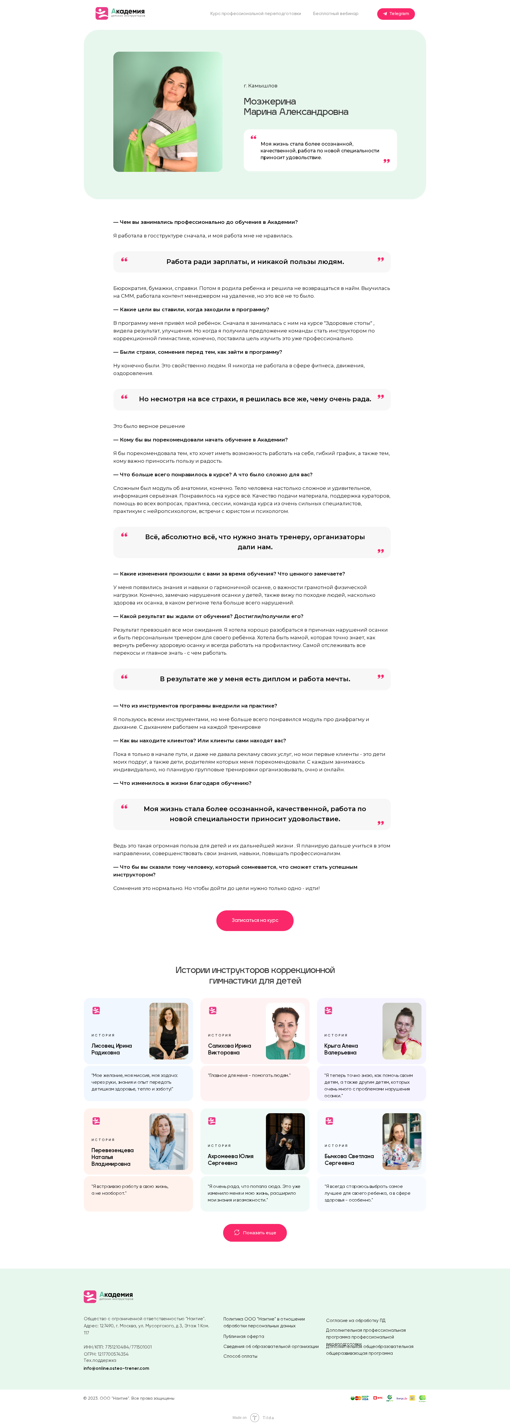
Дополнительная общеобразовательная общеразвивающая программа (369, 1350)
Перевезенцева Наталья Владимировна (112, 1157)
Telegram (399, 13)
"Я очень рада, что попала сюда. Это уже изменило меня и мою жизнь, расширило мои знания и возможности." (254, 1193)
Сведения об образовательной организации (271, 1346)
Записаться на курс (255, 920)
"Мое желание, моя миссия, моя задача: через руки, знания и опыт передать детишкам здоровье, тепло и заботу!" (134, 1082)
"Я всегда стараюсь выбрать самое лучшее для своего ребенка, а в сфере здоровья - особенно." (368, 1193)
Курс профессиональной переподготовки (255, 14)
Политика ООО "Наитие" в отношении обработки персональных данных (264, 1322)
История (220, 1145)
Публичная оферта (243, 1336)
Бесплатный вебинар (336, 14)
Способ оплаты (240, 1356)
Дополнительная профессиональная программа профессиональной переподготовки (366, 1337)
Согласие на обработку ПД (356, 1320)
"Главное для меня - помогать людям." (249, 1075)
